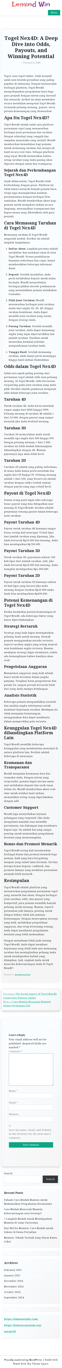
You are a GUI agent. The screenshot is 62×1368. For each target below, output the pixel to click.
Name (13, 1090)
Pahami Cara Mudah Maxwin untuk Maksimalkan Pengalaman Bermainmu (28, 1201)
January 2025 (12, 1275)
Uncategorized (22, 974)
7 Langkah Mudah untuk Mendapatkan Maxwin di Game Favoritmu (28, 1220)
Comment (15, 1051)
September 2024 (14, 1297)
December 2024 (13, 1281)
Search (8, 1173)
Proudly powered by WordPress (23, 1359)
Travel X (18, 1363)
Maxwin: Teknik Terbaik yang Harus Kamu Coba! (30, 1239)
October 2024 (12, 1292)
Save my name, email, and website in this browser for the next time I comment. (30, 1133)
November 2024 (14, 1286)
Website (14, 1114)
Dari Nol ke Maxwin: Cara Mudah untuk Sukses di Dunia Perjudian (28, 1230)
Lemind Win (31, 4)
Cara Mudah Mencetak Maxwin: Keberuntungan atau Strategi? (23, 1211)
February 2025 (13, 1270)
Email (13, 1102)
